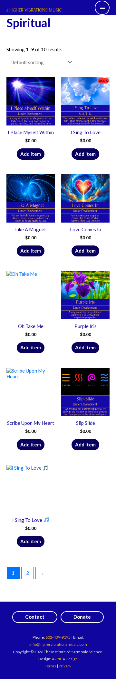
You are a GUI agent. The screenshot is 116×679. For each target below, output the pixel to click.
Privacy (65, 666)
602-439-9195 (58, 637)
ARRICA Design (65, 658)
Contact (34, 617)
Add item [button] (30, 154)
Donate (82, 617)
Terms (50, 666)
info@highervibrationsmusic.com (58, 644)
